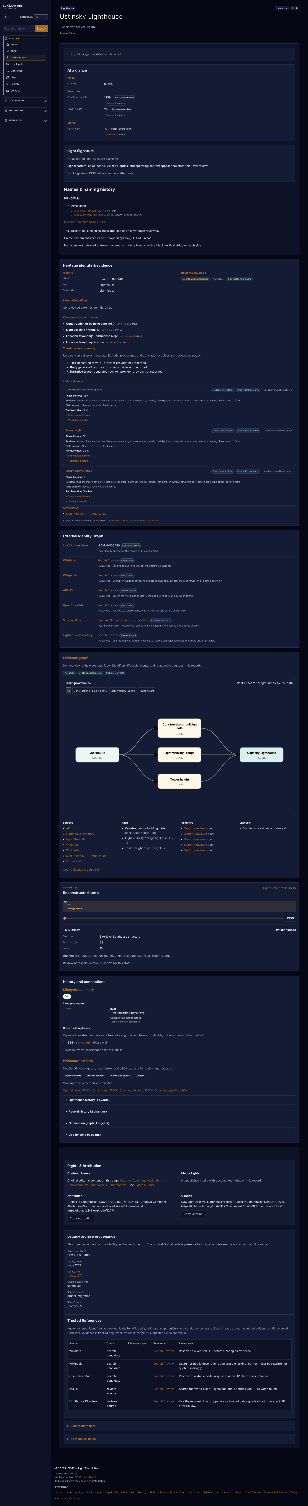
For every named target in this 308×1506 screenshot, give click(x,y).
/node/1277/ (75, 1275)
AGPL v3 (72, 1473)
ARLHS (70, 828)
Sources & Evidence (275, 1492)
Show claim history (79, 415)
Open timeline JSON (76, 1090)
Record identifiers (83, 1426)
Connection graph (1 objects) (89, 1123)
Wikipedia (72, 850)
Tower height (146, 690)
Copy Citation (193, 1214)
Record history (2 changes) (88, 1111)
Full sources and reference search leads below (132, 520)
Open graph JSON (105, 1090)
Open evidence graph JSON (81, 869)
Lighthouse (282, 8)
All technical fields (83, 1439)
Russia (294, 8)
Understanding (74, 1492)
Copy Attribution (81, 1218)
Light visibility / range (123, 690)
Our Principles (94, 1492)
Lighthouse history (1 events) (89, 1100)
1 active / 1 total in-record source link (122, 620)
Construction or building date (90, 690)
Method (237, 1492)
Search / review (108, 560)
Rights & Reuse (145, 1185)
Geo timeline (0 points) (85, 1134)
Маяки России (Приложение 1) (93, 214)
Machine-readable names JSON (85, 222)
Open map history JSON (135, 1090)
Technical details (78, 420)
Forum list (74, 1498)
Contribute (193, 1492)
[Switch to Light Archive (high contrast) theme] (6, 17)
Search (41, 28)
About (58, 1492)
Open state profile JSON (279, 888)
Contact (225, 1492)
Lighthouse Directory (80, 834)
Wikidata (72, 844)
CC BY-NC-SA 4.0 (85, 1477)
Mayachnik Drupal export (89, 210)
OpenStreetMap (76, 839)
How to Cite (177, 1492)
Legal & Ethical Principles (119, 1492)
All (68, 690)
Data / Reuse (253, 1492)
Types (293, 1492)
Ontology (60, 1498)
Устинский (111, 103)
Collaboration (210, 1492)
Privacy (142, 1492)
